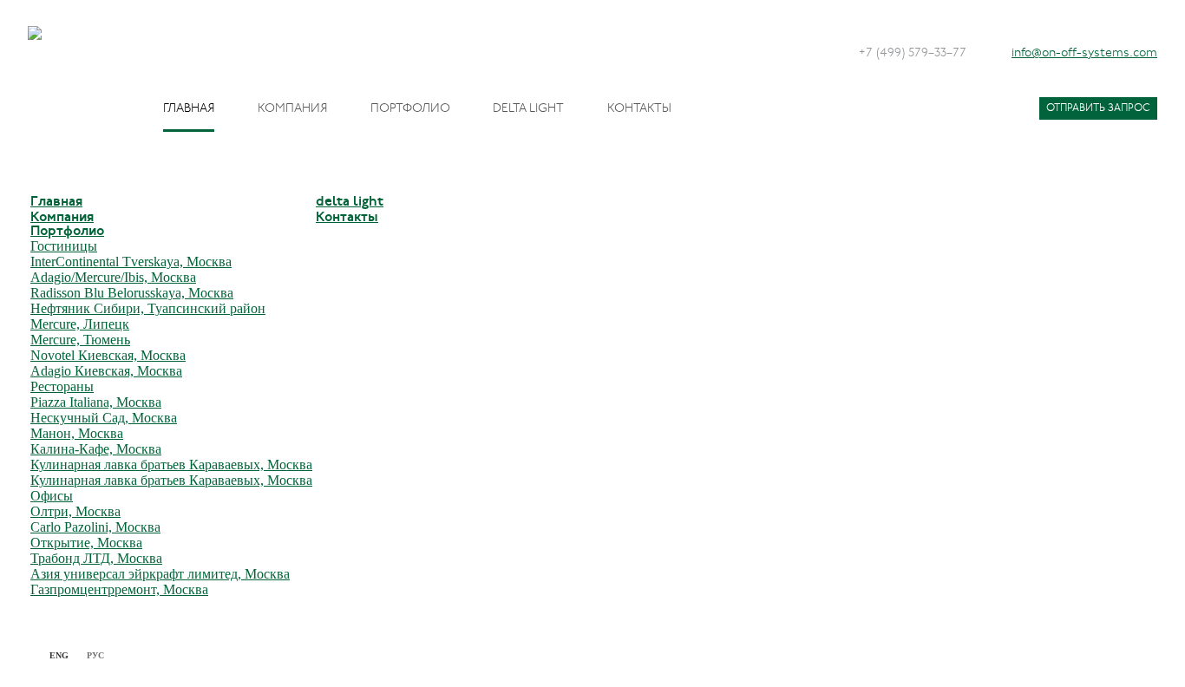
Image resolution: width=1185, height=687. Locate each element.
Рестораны (62, 386)
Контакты (639, 108)
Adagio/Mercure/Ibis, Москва (113, 277)
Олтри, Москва (75, 511)
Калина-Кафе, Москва (95, 449)
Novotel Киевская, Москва (108, 355)
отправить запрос (1098, 108)
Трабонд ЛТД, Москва (96, 558)
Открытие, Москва (86, 542)
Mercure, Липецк (79, 324)
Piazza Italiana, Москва (95, 402)
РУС (95, 655)
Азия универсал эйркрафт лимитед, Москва (160, 573)
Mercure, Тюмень (80, 339)
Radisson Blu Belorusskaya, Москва (131, 292)
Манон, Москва (76, 433)
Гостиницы (63, 246)
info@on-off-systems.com (1084, 53)
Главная (188, 108)
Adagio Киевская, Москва (106, 370)
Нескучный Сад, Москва (103, 417)
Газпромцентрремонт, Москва (119, 589)
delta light (528, 108)
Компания (292, 108)
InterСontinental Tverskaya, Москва (131, 261)
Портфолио (410, 108)
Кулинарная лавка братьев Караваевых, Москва (171, 464)
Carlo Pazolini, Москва (95, 527)
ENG (59, 655)
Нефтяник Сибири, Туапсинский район (147, 308)
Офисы (51, 495)
